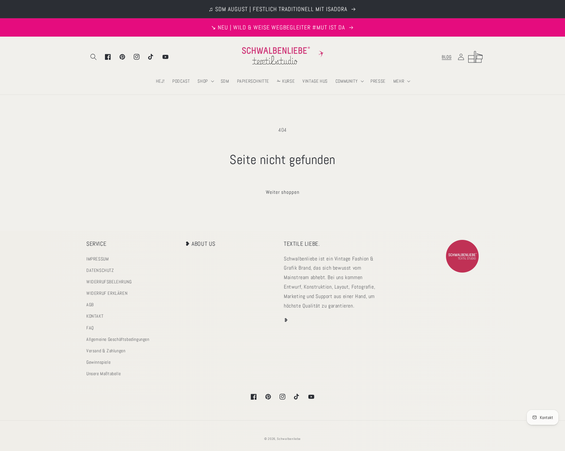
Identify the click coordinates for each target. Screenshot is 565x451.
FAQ (90, 328)
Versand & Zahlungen (105, 351)
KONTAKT (94, 316)
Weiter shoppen (283, 192)
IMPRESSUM (97, 259)
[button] (93, 57)
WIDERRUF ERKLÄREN (107, 293)
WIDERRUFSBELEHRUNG (109, 282)
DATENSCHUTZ (100, 270)
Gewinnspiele (98, 362)
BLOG (446, 57)
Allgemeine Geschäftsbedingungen (117, 339)
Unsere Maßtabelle (103, 373)
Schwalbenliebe (289, 439)
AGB (90, 305)
